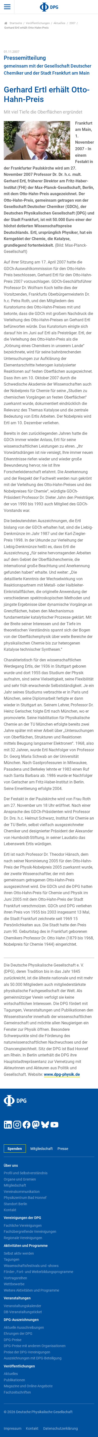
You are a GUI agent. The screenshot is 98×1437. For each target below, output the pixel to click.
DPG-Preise (12, 1340)
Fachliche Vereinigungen (23, 1225)
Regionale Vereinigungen (23, 1238)
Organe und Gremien (20, 1179)
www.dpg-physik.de (62, 1074)
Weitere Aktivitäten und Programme (31, 1290)
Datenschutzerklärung (60, 1428)
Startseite (15, 23)
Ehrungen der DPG (18, 1334)
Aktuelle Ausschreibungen (24, 1327)
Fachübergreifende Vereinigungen (30, 1232)
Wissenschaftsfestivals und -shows (31, 1266)
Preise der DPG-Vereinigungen (27, 1352)
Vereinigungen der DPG (22, 1218)
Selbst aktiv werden (19, 1253)
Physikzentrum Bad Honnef (25, 1198)
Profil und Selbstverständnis (25, 1173)
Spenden (15, 1149)
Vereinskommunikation (22, 1192)
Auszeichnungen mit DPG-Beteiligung (33, 1358)
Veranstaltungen (17, 1298)
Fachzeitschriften (17, 1392)
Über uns (11, 1165)
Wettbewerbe (14, 1284)
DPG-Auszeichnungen (21, 1320)
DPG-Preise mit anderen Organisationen (35, 1346)
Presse (63, 1149)
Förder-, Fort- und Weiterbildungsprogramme (38, 1272)
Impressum (12, 1428)
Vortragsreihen (15, 1278)
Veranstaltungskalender (22, 1306)
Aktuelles (59, 23)
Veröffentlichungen (38, 23)
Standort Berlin (15, 1204)
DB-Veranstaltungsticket (23, 1312)
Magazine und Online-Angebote (28, 1386)
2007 (72, 23)
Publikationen (14, 1380)
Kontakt (10, 1210)
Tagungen (11, 1259)
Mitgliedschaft (41, 1149)
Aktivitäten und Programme (26, 1246)
